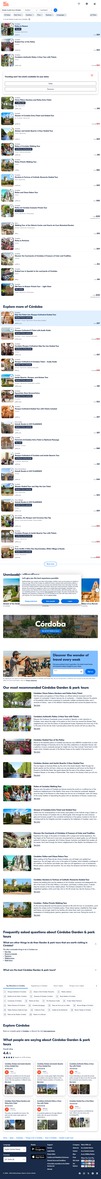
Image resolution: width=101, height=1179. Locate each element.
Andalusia (19, 1138)
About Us (76, 1148)
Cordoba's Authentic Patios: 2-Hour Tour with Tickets (82, 1065)
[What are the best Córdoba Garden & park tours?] (96, 970)
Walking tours (9, 958)
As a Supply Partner (87, 1148)
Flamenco (8, 956)
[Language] (86, 3)
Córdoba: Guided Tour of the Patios (82, 1101)
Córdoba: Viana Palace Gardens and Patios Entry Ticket (17, 1102)
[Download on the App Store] (38, 1157)
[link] (50, 30)
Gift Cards (76, 1160)
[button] (50, 30)
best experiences (49, 1031)
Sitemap (49, 1169)
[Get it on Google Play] (38, 1149)
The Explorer (75, 1165)
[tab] (15, 986)
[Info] (29, 19)
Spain (12, 1138)
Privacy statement (31, 680)
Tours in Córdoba (51, 1138)
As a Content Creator (87, 1151)
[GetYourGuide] (6, 4)
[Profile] (95, 4)
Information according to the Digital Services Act (58, 1165)
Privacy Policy (51, 1154)
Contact (49, 1148)
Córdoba (26, 1031)
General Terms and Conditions (56, 1160)
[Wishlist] (79, 4)
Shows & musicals (11, 954)
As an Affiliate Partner (88, 1154)
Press (74, 1157)
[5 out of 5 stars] (18, 1068)
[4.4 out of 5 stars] (9, 1057)
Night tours (9, 960)
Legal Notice (51, 1151)
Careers (75, 1151)
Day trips (8, 952)
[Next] (97, 590)
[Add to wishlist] (11, 25)
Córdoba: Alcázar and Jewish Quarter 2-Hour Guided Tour (18, 1065)
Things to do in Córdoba (34, 1138)
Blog (74, 1154)
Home (5, 1138)
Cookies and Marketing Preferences (58, 1157)
